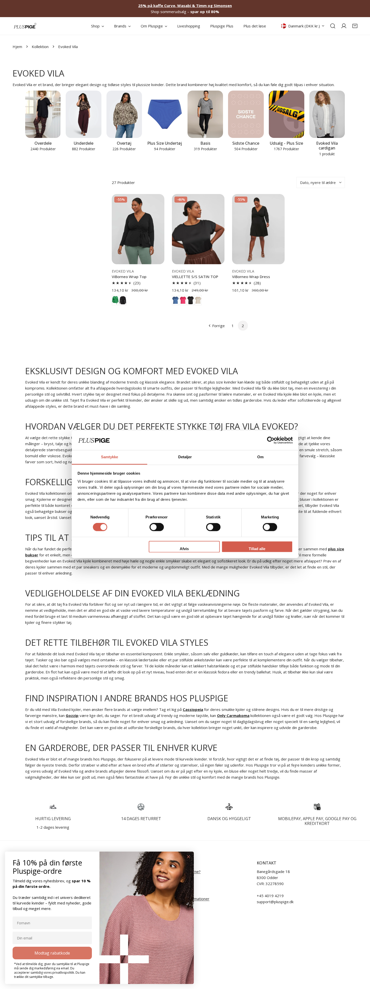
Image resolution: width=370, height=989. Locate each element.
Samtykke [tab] (109, 457)
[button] (354, 25)
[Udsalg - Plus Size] (286, 114)
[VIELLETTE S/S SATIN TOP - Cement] (198, 300)
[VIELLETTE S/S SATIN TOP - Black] (190, 300)
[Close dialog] (188, 857)
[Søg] (332, 25)
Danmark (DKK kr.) (304, 25)
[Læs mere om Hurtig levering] (53, 806)
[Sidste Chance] (246, 114)
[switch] (157, 527)
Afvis (184, 549)
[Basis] (205, 114)
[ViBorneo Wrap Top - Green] (115, 300)
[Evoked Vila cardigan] (327, 114)
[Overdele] (43, 114)
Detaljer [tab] (185, 457)
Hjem (17, 46)
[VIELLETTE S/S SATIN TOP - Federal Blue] (175, 300)
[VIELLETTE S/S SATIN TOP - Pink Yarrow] (183, 300)
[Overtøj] (124, 114)
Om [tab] (260, 457)
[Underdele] (83, 114)
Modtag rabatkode (52, 953)
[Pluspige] (25, 26)
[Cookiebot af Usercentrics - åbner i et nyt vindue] (271, 440)
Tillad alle (257, 549)
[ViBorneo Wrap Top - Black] (122, 300)
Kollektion (40, 46)
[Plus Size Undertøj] (164, 114)
